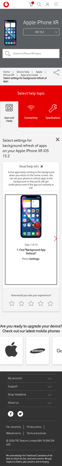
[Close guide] (57, 139)
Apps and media (29, 75)
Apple (39, 71)
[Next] (55, 238)
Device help (23, 71)
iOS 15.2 (39, 32)
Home (6, 71)
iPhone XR (8, 75)
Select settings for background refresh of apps (24, 80)
